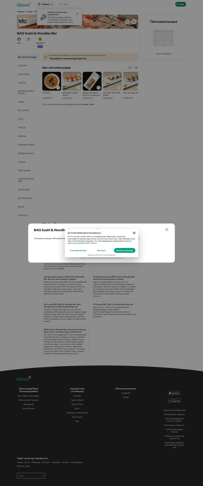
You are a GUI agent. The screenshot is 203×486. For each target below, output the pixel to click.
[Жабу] (166, 229)
